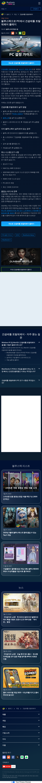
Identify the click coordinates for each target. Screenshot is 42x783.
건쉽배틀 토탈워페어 (26, 14)
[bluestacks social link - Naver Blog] (22, 757)
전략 (17, 235)
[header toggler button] (39, 3)
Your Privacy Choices (23, 782)
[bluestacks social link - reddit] (8, 757)
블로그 (9, 14)
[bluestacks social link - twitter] (17, 757)
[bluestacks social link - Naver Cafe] (26, 757)
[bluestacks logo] (8, 3)
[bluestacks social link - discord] (4, 757)
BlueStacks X (6, 240)
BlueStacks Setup (28, 235)
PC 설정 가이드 (7, 235)
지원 (4, 745)
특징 (4, 727)
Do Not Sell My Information (9, 777)
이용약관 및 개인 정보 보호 (9, 776)
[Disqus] (21, 423)
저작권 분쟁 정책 (22, 776)
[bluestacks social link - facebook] (13, 757)
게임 (15, 14)
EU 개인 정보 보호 (33, 776)
